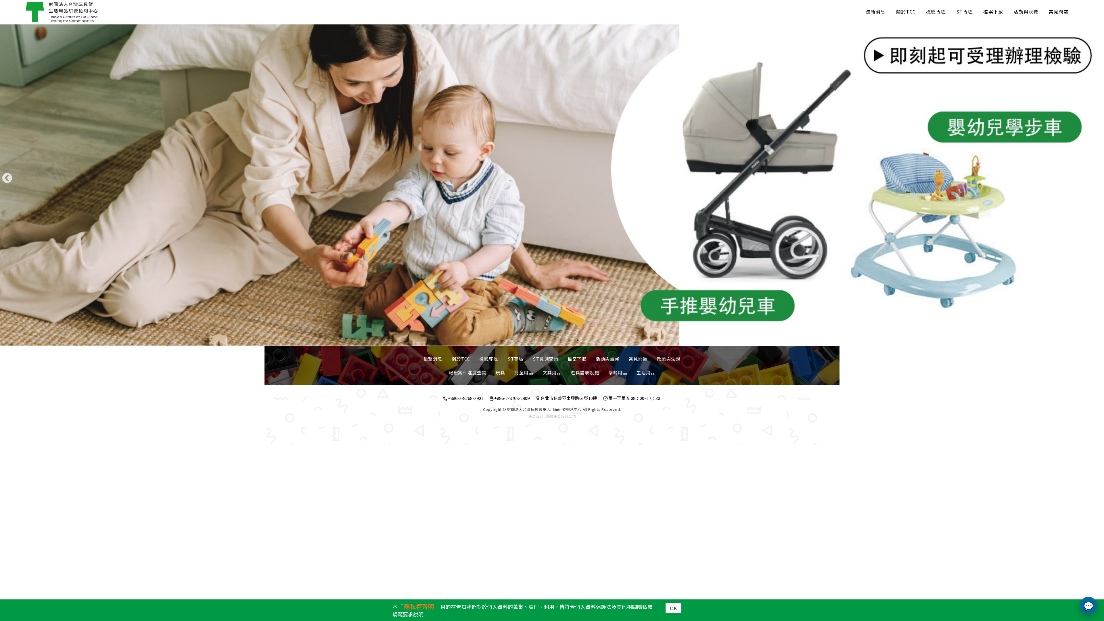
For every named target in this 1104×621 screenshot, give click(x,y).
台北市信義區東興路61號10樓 (568, 398)
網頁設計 (535, 416)
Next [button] (1097, 178)
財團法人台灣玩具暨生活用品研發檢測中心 (61, 12)
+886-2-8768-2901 (465, 398)
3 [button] (543, 340)
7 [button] (578, 340)
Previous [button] (7, 178)
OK (673, 608)
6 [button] (569, 340)
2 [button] (535, 340)
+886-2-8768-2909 (512, 398)
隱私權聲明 (419, 606)
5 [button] (561, 340)
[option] (552, 180)
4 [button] (552, 340)
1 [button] (526, 340)
